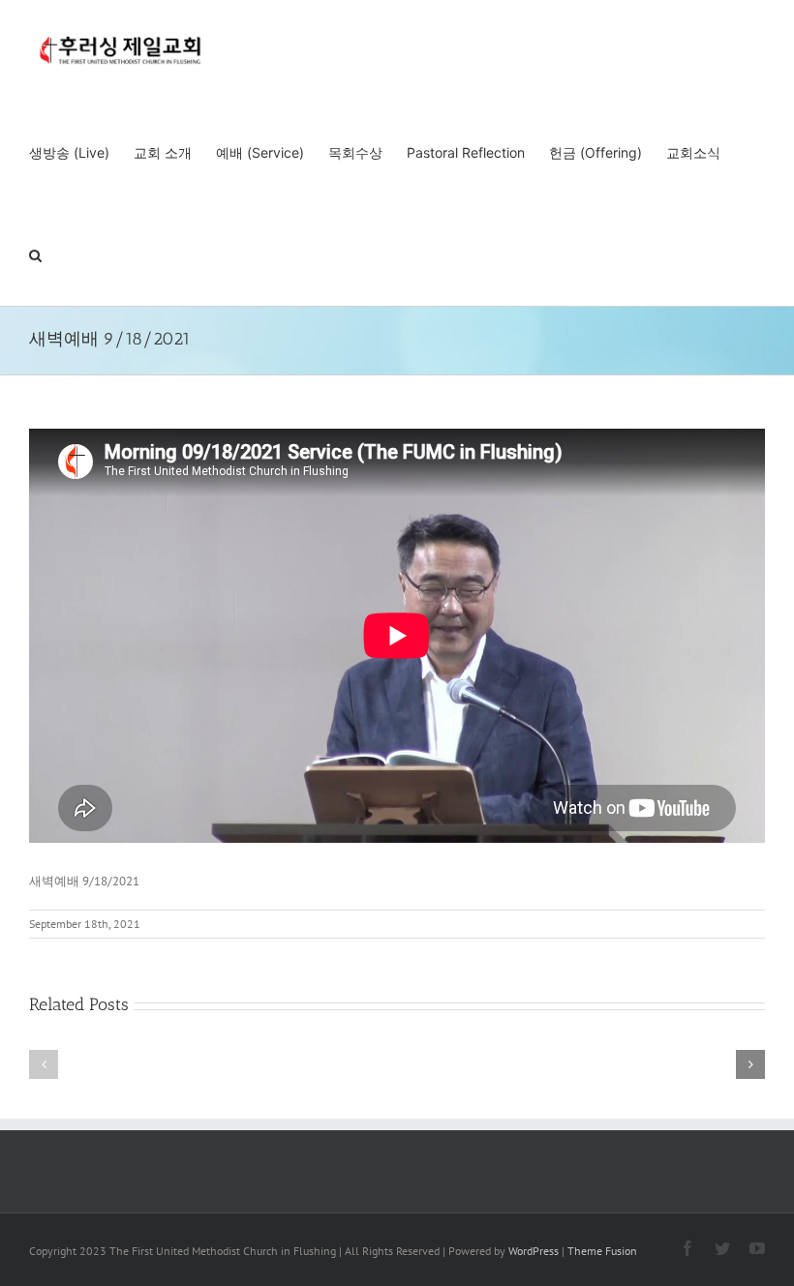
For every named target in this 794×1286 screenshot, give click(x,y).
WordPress (533, 1250)
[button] (35, 254)
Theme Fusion (602, 1250)
